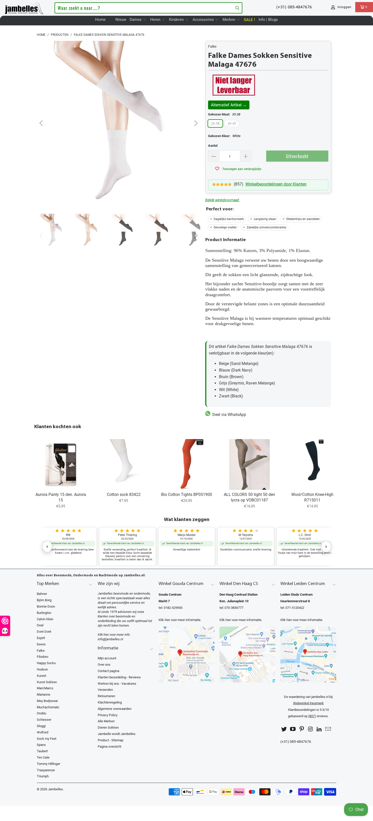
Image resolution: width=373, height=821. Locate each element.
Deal (40, 625)
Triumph (43, 776)
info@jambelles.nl (110, 639)
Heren (155, 19)
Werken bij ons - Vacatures (117, 683)
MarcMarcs (45, 688)
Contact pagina (108, 671)
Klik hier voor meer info (114, 634)
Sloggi (41, 726)
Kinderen (177, 19)
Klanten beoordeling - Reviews (119, 677)
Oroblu (41, 713)
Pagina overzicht (109, 746)
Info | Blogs (268, 19)
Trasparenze (46, 770)
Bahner (42, 594)
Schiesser (44, 720)
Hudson (42, 669)
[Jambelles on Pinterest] (302, 729)
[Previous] (42, 123)
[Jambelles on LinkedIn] (319, 729)
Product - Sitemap (110, 740)
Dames (136, 19)
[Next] (195, 123)
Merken (229, 19)
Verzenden (105, 690)
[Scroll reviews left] (47, 546)
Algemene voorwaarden (114, 709)
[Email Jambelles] (328, 729)
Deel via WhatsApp (228, 414)
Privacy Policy (107, 715)
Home (100, 19)
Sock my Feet (46, 739)
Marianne (43, 694)
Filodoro (42, 657)
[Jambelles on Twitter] (284, 729)
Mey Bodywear (47, 701)
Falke (212, 46)
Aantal (212, 145)
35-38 (215, 123)
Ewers (41, 644)
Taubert (42, 751)
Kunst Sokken (47, 682)
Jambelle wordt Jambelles (116, 734)
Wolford (42, 732)
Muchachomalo (48, 707)
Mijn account (107, 658)
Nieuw (120, 19)
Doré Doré (44, 631)
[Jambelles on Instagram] (310, 729)
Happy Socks (46, 663)
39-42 (232, 123)
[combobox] (148, 7)
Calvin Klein (45, 619)
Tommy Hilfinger (48, 764)
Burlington (44, 613)
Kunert (41, 676)
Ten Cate (43, 757)
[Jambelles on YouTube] (293, 729)
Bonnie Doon (46, 606)
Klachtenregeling (110, 702)
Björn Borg (44, 600)
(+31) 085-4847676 (294, 7)
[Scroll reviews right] (326, 546)
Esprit (41, 638)
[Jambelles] (24, 7)
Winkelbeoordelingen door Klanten (276, 184)
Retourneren (106, 696)
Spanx (41, 745)
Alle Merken (106, 721)
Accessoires (204, 19)
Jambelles (55, 789)
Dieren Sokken (108, 727)
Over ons (104, 664)
